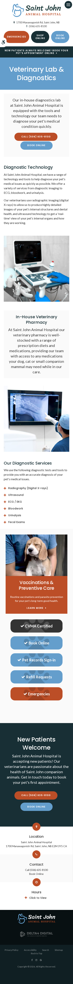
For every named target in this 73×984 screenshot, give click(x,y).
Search (45, 950)
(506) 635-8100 (38, 26)
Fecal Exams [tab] (16, 522)
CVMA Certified (39, 626)
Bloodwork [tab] (15, 508)
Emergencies (16, 36)
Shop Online (40, 37)
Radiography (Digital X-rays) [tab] (28, 488)
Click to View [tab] (38, 898)
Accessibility (30, 950)
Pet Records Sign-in (39, 660)
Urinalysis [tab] (14, 515)
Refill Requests (39, 677)
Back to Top (36, 953)
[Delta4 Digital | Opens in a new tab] (36, 936)
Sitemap (59, 950)
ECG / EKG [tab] (15, 502)
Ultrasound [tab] (16, 495)
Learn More (35, 608)
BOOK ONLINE (36, 145)
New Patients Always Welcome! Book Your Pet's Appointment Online (36, 52)
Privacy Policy (11, 950)
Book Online (60, 37)
